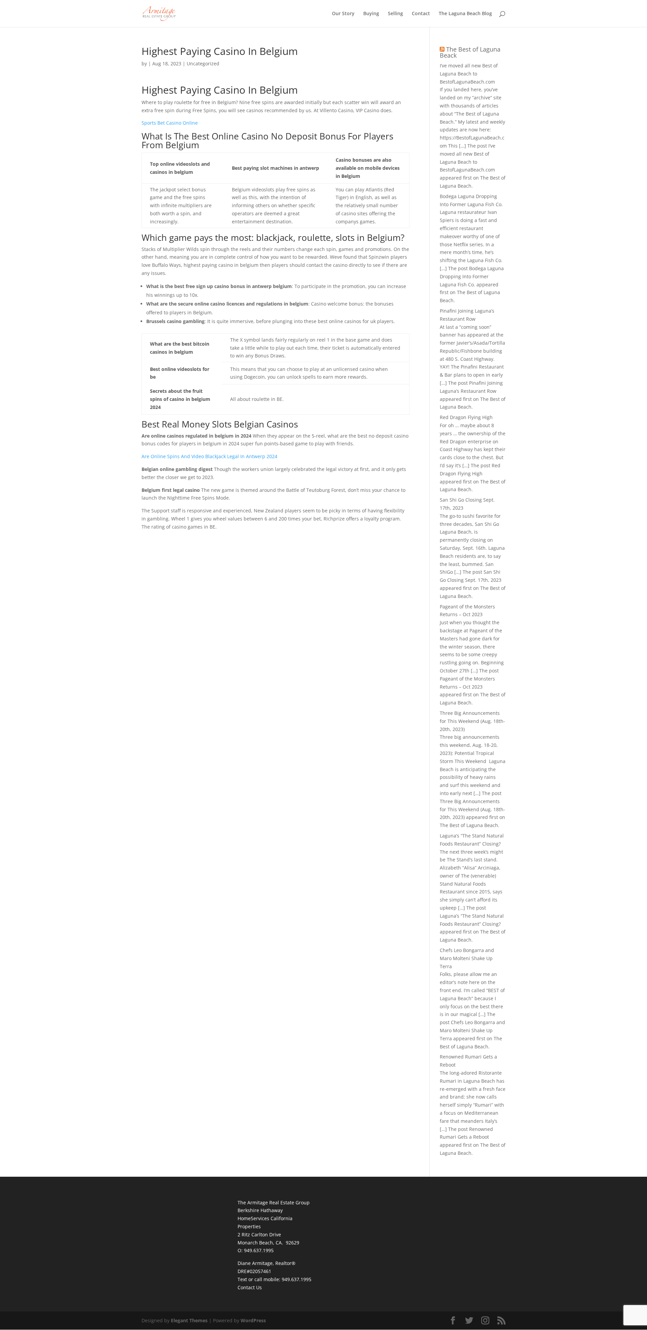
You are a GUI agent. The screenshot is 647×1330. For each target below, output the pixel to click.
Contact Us (250, 1287)
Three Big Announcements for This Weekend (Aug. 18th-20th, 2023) (472, 721)
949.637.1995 (296, 1279)
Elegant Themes (189, 1320)
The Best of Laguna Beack (470, 52)
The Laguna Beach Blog (465, 14)
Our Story (343, 14)
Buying (371, 14)
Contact (421, 14)
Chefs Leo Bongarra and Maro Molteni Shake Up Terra (467, 958)
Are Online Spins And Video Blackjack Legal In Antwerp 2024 (209, 456)
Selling (395, 14)
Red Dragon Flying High (466, 417)
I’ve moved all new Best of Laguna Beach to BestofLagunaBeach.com (469, 73)
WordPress (253, 1320)
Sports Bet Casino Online (170, 123)
